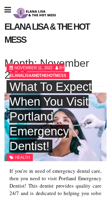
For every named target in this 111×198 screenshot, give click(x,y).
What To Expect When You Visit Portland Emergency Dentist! (50, 116)
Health (22, 157)
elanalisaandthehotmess (37, 75)
